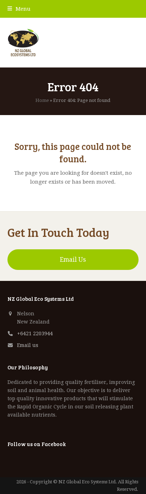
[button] (18, 9)
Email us (27, 345)
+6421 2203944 (35, 333)
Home (42, 100)
